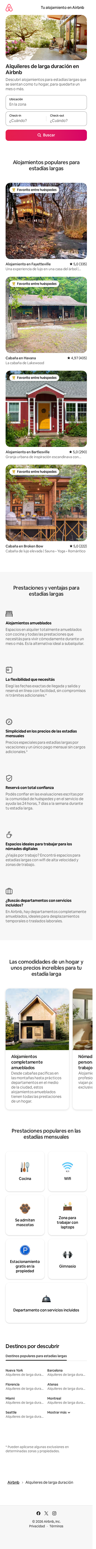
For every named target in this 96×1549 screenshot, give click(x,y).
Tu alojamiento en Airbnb (62, 7)
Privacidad (37, 1526)
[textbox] (25, 121)
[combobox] (46, 104)
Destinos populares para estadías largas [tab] (36, 1356)
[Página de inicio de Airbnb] (9, 7)
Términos (56, 1526)
